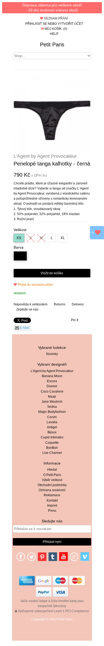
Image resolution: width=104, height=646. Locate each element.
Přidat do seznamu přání (35, 284)
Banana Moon (52, 376)
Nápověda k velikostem (30, 304)
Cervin (52, 417)
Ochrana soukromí (52, 490)
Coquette (52, 443)
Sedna (52, 407)
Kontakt (52, 500)
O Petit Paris (52, 475)
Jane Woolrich (52, 401)
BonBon (52, 448)
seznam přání (55, 18)
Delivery (78, 304)
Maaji (52, 396)
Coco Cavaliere (52, 391)
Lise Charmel (52, 453)
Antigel (52, 427)
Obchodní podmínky (52, 485)
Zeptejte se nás (27, 309)
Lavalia (52, 422)
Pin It (74, 320)
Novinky (52, 354)
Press (52, 510)
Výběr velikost (52, 480)
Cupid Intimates (52, 437)
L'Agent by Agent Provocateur (52, 371)
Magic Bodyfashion (52, 412)
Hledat (52, 469)
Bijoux (52, 432)
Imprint (52, 505)
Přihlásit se (36, 24)
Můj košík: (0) (55, 29)
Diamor (52, 386)
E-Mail (24, 328)
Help (54, 34)
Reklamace (52, 495)
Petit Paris (52, 44)
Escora (52, 381)
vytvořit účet (70, 24)
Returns (59, 304)
